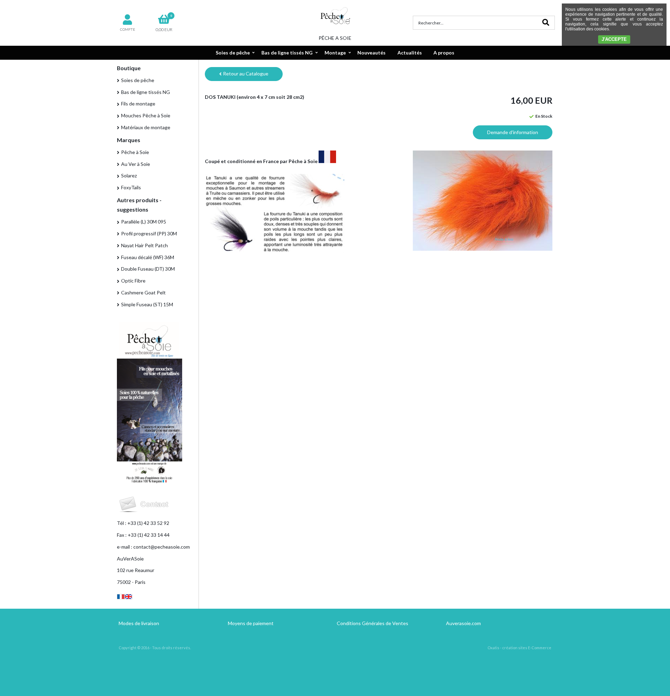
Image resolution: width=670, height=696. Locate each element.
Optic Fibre (133, 281)
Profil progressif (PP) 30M (149, 233)
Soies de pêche (233, 53)
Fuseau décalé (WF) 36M (147, 257)
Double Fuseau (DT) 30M (148, 269)
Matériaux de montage (145, 127)
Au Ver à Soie (135, 164)
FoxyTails (131, 187)
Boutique (129, 68)
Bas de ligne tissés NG (287, 53)
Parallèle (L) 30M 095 (143, 222)
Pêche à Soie (135, 152)
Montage (335, 53)
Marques (128, 140)
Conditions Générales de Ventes (372, 623)
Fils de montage (138, 104)
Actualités (409, 53)
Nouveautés (371, 53)
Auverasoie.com (463, 623)
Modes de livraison (139, 623)
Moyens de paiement (251, 623)
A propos (443, 53)
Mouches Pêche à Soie (145, 115)
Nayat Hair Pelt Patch (144, 245)
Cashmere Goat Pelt (143, 292)
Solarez (129, 175)
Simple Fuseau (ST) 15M (147, 304)
